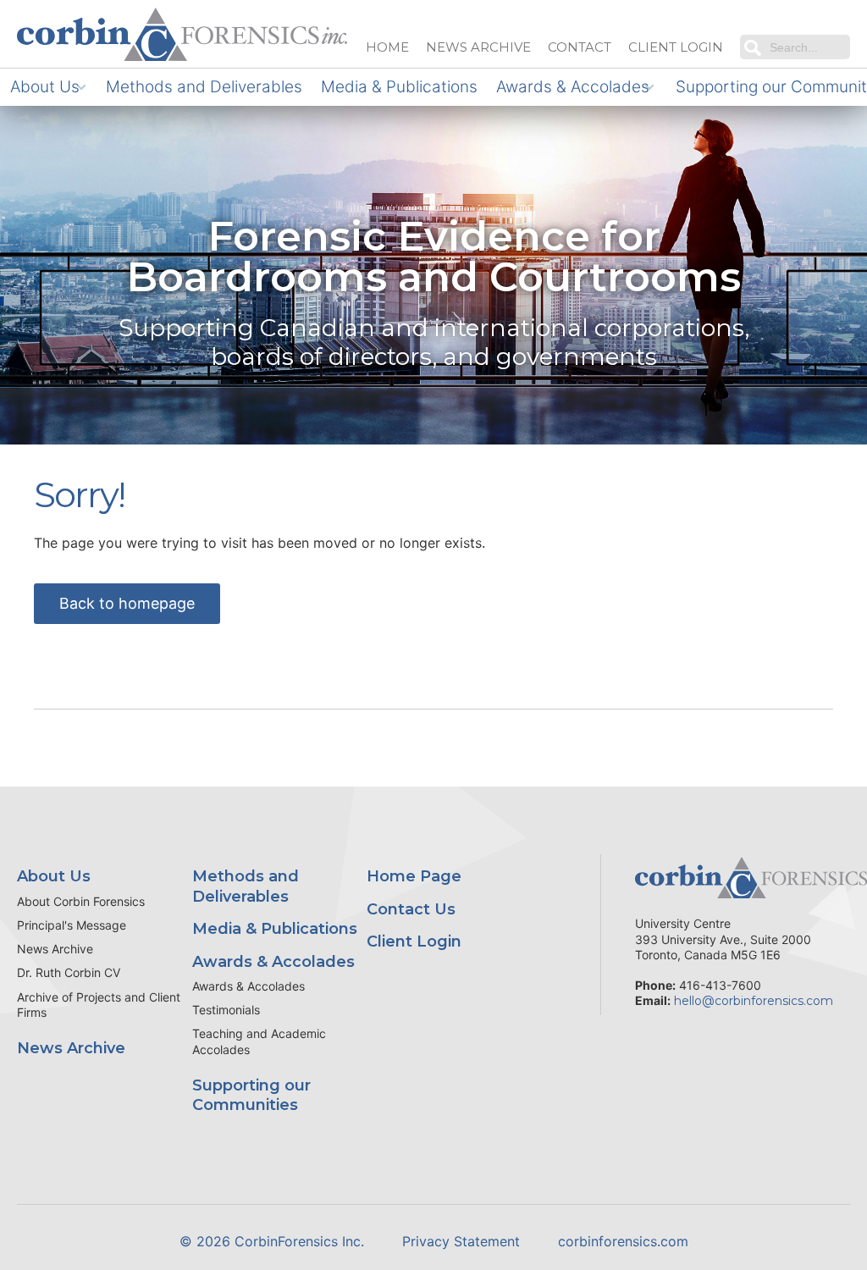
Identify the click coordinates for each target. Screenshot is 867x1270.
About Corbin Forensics (81, 901)
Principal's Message (71, 925)
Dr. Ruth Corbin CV (68, 972)
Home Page (414, 876)
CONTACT (579, 47)
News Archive (55, 948)
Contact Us (411, 909)
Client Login (414, 941)
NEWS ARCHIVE (478, 47)
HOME (387, 47)
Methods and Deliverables (204, 87)
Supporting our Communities (251, 1095)
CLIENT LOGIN (675, 47)
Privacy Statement (461, 1241)
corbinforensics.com (623, 1241)
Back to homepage (127, 603)
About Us (45, 87)
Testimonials (226, 1009)
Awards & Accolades (572, 87)
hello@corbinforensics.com (753, 1000)
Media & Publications (399, 87)
